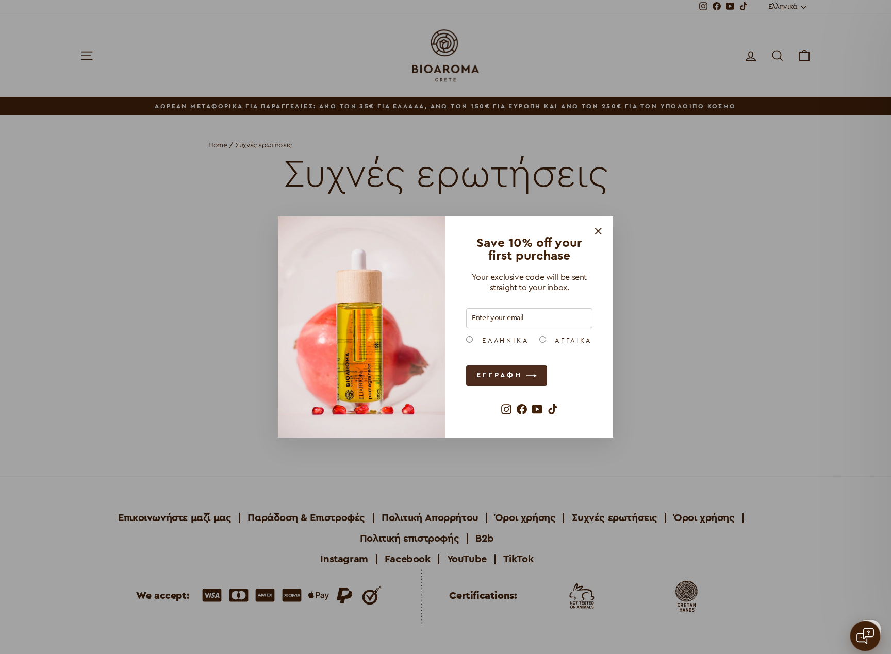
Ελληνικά (503, 341)
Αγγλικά (571, 341)
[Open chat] (865, 636)
